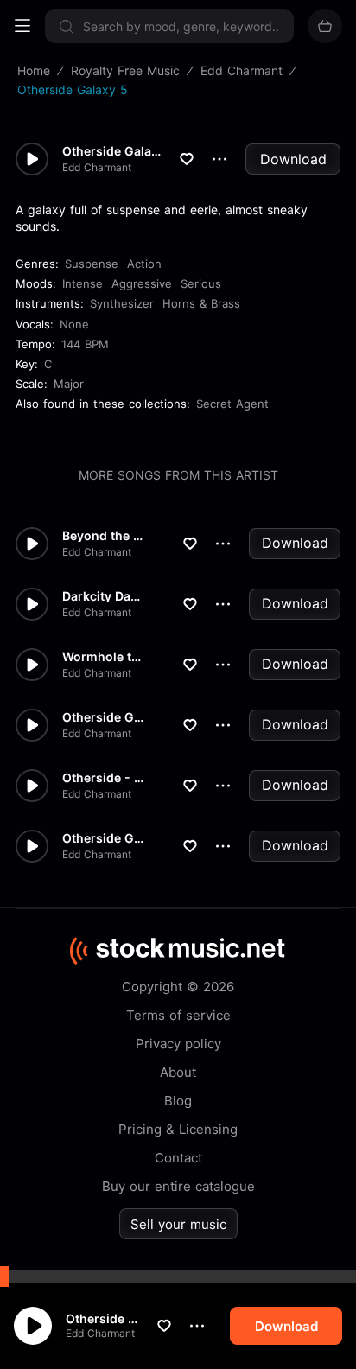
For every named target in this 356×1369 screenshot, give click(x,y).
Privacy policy (178, 1043)
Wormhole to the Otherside (102, 657)
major (69, 384)
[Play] (33, 1326)
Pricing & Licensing (178, 1129)
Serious (201, 283)
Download (293, 159)
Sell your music (178, 1224)
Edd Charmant (100, 1333)
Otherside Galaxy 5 (102, 1318)
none (74, 324)
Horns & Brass (201, 303)
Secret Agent (232, 404)
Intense (82, 283)
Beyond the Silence (102, 536)
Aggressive (141, 283)
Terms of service (178, 1015)
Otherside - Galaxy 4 (102, 778)
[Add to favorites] (164, 1326)
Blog (178, 1100)
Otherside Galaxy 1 (102, 838)
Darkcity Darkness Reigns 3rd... (102, 596)
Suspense (91, 264)
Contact (178, 1157)
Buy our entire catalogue (178, 1186)
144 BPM (85, 344)
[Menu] (22, 26)
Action (144, 264)
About (178, 1072)
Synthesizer (122, 303)
